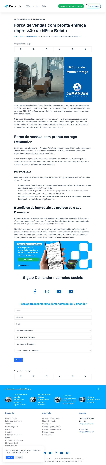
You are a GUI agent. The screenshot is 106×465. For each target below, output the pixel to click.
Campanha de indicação (14, 440)
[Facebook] (20, 49)
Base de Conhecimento (51, 418)
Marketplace (46, 424)
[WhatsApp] (72, 49)
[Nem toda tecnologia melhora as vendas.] (82, 400)
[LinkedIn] (46, 49)
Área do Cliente (93, 6)
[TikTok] (56, 453)
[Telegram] (59, 49)
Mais (44, 6)
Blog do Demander (49, 421)
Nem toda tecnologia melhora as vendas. (93, 399)
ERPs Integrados (32, 6)
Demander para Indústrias (51, 427)
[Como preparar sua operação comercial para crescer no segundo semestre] (8, 400)
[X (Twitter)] (33, 49)
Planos (7, 437)
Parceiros (8, 429)
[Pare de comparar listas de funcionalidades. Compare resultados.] (33, 400)
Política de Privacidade (13, 435)
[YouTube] (50, 453)
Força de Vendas (39, 19)
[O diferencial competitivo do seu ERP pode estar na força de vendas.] (58, 400)
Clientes (8, 432)
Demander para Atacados (51, 429)
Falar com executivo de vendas (71, 6)
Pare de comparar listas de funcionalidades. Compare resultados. (44, 400)
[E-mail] (85, 49)
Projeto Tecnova (11, 446)
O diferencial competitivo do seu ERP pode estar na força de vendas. (69, 399)
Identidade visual (11, 443)
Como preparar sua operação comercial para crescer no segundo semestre (20, 400)
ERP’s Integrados (11, 427)
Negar (19, 457)
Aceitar (10, 457)
